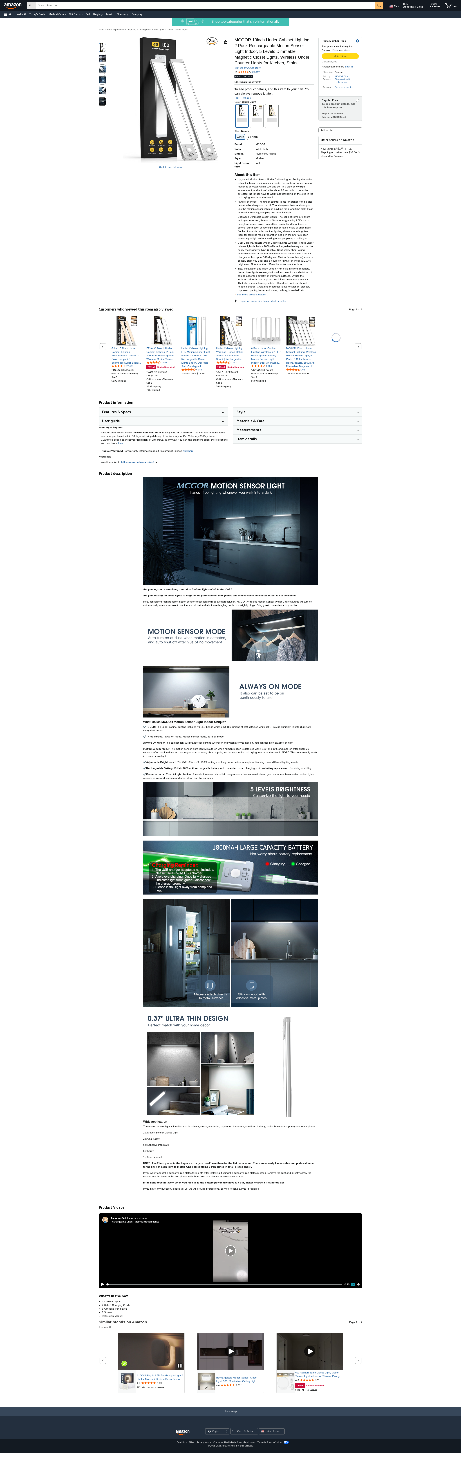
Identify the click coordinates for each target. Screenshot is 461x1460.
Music (109, 14)
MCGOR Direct (342, 76)
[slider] (224, 1284)
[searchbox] (205, 5)
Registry (98, 14)
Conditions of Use (185, 1442)
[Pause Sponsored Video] (180, 1366)
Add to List (327, 130)
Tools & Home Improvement (112, 29)
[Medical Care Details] (65, 14)
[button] (8, 14)
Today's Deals (37, 14)
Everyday (137, 14)
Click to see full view (170, 167)
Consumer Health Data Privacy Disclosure (234, 1442)
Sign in (349, 66)
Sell (88, 14)
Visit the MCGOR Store (247, 67)
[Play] (102, 1284)
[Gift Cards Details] (82, 14)
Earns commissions (137, 1218)
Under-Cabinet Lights (177, 29)
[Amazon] (13, 5)
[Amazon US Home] (182, 1432)
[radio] (102, 47)
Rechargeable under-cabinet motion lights (135, 1221)
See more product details (251, 294)
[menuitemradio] (353, 1284)
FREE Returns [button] (243, 97)
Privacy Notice (204, 1442)
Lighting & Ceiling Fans (139, 29)
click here (188, 450)
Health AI (20, 14)
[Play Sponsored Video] (230, 1351)
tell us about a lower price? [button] (138, 462)
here (120, 443)
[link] (126, 356)
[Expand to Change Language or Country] (398, 6)
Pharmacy (122, 14)
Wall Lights (159, 29)
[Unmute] (359, 1284)
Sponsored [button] (104, 1327)
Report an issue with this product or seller (262, 301)
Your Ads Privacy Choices (269, 1442)
